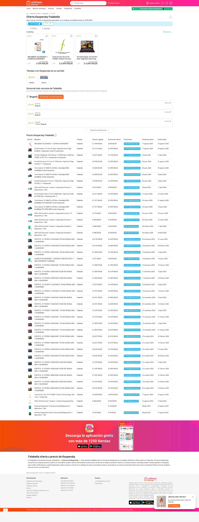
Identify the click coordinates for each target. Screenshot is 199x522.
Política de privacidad (114, 510)
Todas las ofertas (35, 13)
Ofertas (51, 9)
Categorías (68, 9)
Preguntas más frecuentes (34, 481)
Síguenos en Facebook (68, 483)
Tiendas (59, 9)
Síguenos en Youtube (67, 488)
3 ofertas (30, 32)
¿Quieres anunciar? (32, 483)
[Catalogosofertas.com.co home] (34, 3)
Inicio (29, 9)
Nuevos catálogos (39, 9)
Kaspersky (45, 13)
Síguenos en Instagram (68, 485)
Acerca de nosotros (32, 493)
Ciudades (77, 9)
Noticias (28, 497)
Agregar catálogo (31, 495)
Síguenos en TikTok (67, 490)
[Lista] (171, 3)
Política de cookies (127, 510)
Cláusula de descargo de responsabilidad (78, 510)
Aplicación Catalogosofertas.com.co (37, 490)
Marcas (28, 488)
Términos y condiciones (99, 510)
